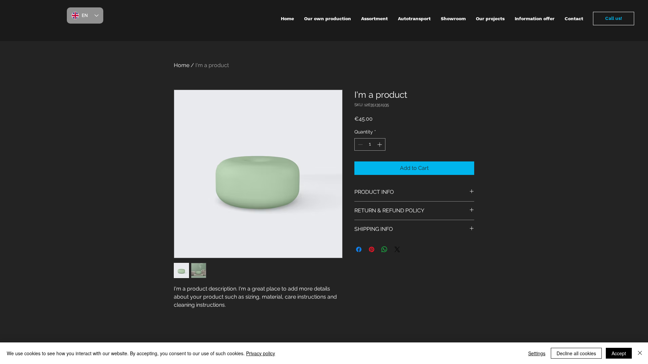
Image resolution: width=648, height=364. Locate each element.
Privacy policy (260, 353)
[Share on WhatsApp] (384, 249)
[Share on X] (397, 249)
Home (181, 65)
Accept (619, 353)
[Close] (640, 353)
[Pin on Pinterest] (372, 249)
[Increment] (380, 144)
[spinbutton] (370, 144)
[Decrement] (359, 144)
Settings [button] (536, 353)
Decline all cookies (576, 353)
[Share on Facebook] (359, 249)
